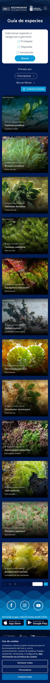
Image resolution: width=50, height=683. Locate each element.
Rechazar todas (25, 662)
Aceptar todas (25, 677)
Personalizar (25, 670)
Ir (45, 584)
